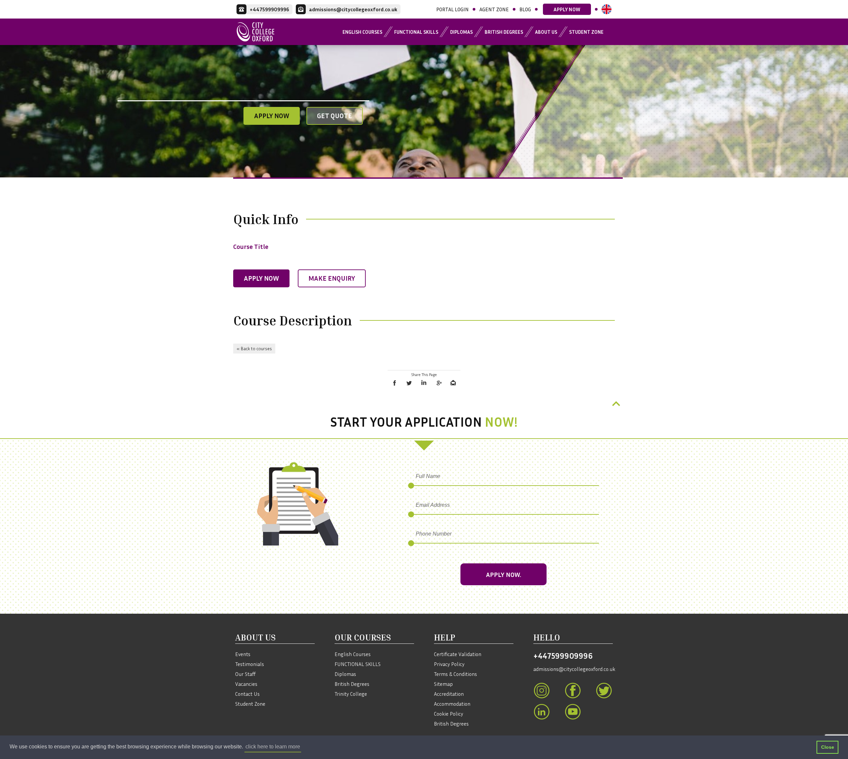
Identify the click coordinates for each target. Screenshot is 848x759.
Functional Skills (416, 32)
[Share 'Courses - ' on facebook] (394, 383)
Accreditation (449, 693)
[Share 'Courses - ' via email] (453, 383)
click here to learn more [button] (272, 746)
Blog (525, 9)
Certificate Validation (457, 654)
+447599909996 (563, 655)
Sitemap (443, 684)
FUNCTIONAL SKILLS (358, 664)
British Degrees (504, 32)
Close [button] (827, 747)
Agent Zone (494, 9)
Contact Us (247, 693)
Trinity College (351, 693)
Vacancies (246, 684)
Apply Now (567, 9)
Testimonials (249, 664)
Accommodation (452, 703)
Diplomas (461, 32)
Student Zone (586, 32)
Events (242, 654)
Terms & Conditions (455, 674)
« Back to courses (254, 348)
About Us (546, 32)
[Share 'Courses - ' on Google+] (438, 383)
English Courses (362, 32)
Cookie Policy (448, 713)
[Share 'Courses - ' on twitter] (409, 383)
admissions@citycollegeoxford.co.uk (573, 669)
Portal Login (452, 9)
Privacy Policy (449, 664)
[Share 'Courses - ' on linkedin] (424, 383)
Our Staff (245, 674)
